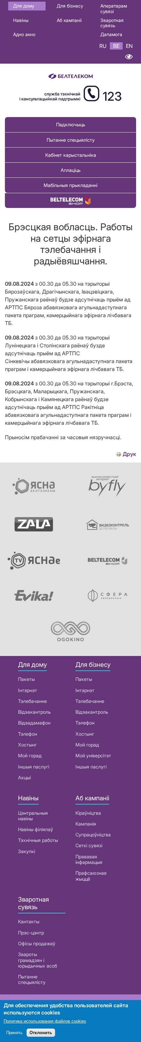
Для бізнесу (70, 6)
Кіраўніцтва (88, 813)
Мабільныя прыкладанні (70, 185)
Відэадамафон (34, 722)
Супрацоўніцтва (93, 834)
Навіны (21, 20)
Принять (14, 1032)
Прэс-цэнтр (31, 932)
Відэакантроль (34, 712)
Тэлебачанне (32, 701)
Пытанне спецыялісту (71, 140)
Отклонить (41, 1032)
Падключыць (70, 124)
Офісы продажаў (36, 943)
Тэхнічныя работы (38, 840)
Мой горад (30, 755)
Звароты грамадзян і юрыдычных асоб (37, 960)
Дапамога (111, 34)
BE (116, 46)
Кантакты (28, 921)
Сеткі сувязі (88, 845)
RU (103, 46)
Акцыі (24, 777)
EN (129, 46)
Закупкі (26, 851)
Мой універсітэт (93, 755)
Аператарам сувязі (113, 8)
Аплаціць (71, 170)
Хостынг (27, 744)
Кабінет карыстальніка (70, 155)
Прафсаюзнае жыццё (91, 875)
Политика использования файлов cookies (45, 1021)
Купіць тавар (70, 200)
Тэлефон (27, 734)
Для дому (23, 6)
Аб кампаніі (69, 20)
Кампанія (85, 824)
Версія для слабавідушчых (128, 57)
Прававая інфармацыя (88, 859)
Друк (129, 454)
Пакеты (26, 679)
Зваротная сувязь (112, 23)
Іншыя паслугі (33, 766)
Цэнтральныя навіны (33, 815)
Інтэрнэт (27, 690)
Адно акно (24, 34)
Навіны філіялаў (35, 829)
